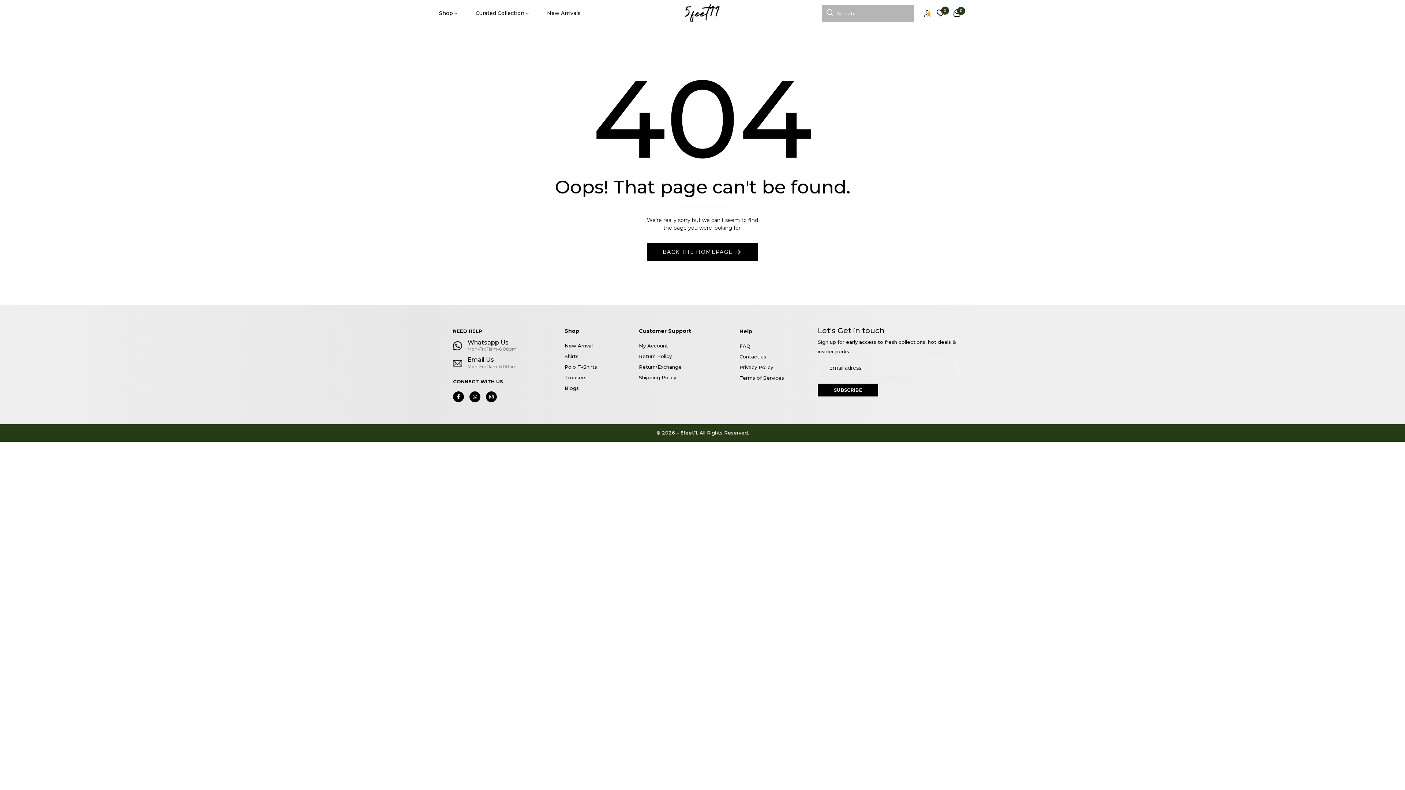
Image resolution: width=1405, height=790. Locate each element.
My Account (653, 346)
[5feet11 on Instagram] (491, 396)
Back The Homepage (698, 252)
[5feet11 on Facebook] (458, 396)
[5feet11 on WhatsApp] (474, 396)
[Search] (827, 13)
